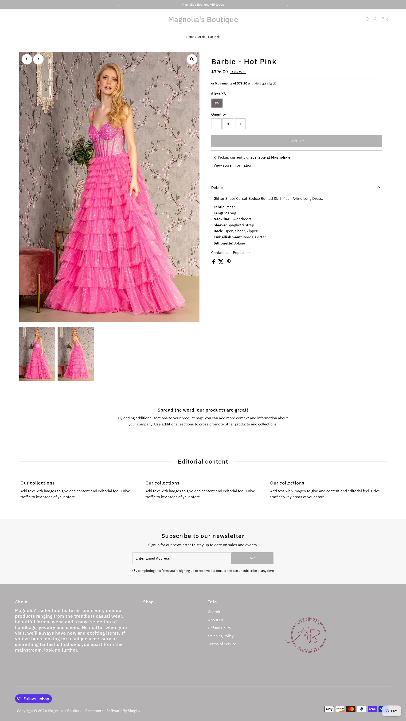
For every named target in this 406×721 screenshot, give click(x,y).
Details (217, 187)
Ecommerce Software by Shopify (112, 710)
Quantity (218, 114)
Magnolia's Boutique (203, 19)
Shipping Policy (221, 635)
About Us (216, 619)
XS (217, 103)
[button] (296, 83)
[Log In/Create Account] (375, 19)
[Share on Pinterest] (229, 262)
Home (190, 37)
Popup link (241, 252)
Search (214, 611)
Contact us (220, 252)
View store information (233, 165)
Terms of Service (222, 643)
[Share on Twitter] (221, 262)
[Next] (38, 59)
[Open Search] (367, 19)
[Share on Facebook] (214, 262)
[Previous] (27, 59)
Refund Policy (219, 627)
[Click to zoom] (192, 59)
